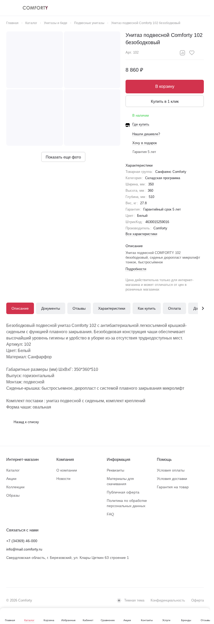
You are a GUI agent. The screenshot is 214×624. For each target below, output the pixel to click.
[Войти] (160, 7)
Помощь (164, 459)
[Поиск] (147, 7)
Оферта (197, 600)
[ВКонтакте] (9, 574)
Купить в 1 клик (165, 101)
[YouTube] (30, 574)
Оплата (174, 308)
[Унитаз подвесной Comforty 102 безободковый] (34, 59)
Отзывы (79, 308)
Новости (63, 478)
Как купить (147, 308)
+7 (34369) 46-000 (21, 541)
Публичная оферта (123, 492)
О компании (66, 470)
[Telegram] (20, 574)
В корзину (164, 86)
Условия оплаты (171, 470)
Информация (118, 459)
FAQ (110, 514)
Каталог (13, 470)
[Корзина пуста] (201, 7)
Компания (65, 459)
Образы (13, 495)
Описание (20, 308)
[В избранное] (191, 52)
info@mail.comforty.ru (24, 549)
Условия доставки (172, 478)
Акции (11, 478)
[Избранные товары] (187, 7)
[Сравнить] (182, 52)
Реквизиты (115, 470)
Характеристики (111, 308)
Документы (50, 308)
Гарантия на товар (173, 487)
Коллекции (15, 487)
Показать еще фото (63, 157)
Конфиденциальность (168, 600)
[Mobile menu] (8, 8)
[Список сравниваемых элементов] (174, 7)
